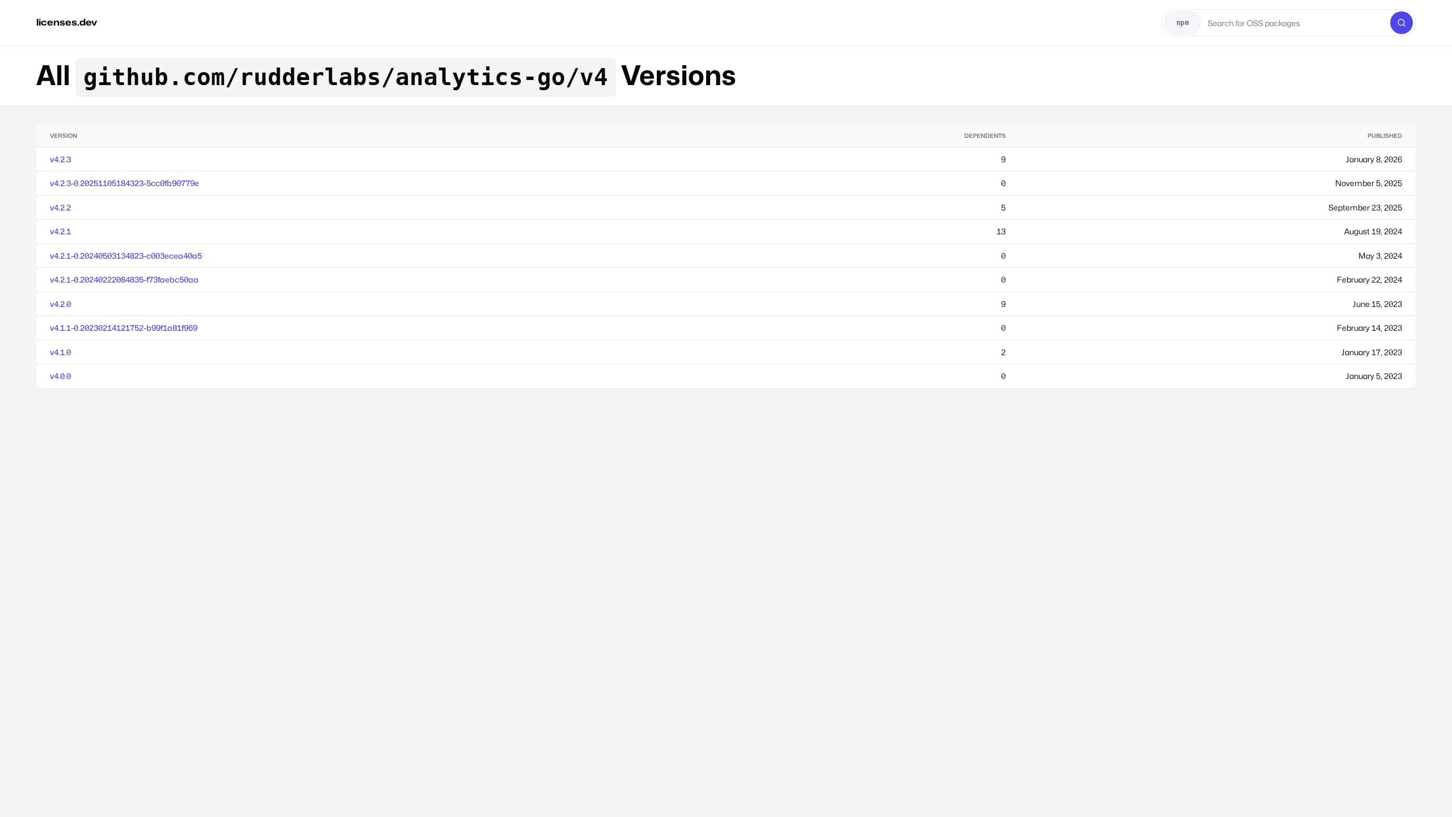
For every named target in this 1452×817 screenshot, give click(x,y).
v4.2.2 (60, 207)
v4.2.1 (60, 231)
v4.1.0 (60, 352)
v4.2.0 (60, 304)
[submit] (1401, 22)
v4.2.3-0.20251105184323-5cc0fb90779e (124, 183)
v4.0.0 (60, 376)
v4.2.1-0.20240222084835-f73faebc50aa (124, 279)
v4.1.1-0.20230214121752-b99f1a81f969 (123, 327)
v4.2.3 (60, 159)
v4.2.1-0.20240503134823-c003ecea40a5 (126, 255)
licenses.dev (66, 22)
